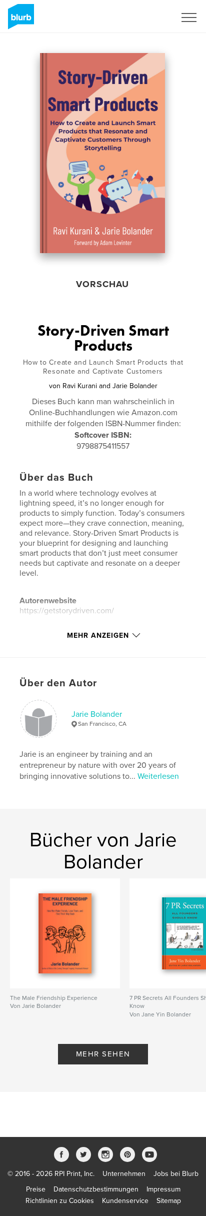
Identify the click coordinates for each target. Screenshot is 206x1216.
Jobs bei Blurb (176, 1173)
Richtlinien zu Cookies (60, 1200)
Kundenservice (125, 1200)
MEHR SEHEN (103, 1053)
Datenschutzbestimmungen (96, 1189)
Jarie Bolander (97, 714)
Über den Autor (58, 683)
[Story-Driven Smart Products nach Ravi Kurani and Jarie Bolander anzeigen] (102, 153)
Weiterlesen (158, 776)
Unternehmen (124, 1173)
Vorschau (102, 284)
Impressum (163, 1189)
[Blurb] (19, 21)
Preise (36, 1189)
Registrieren (144, 18)
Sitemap (168, 1200)
